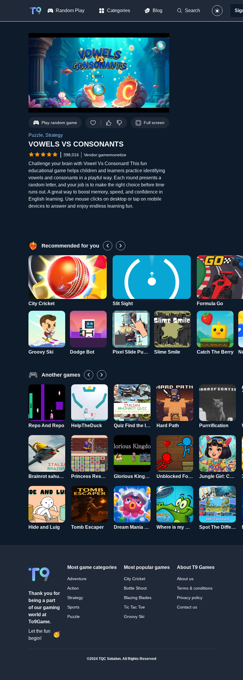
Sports (73, 607)
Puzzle (73, 616)
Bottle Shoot (135, 588)
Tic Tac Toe (134, 607)
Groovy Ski (134, 616)
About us (185, 578)
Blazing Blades (137, 597)
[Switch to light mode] (217, 10)
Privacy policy (189, 597)
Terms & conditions (194, 588)
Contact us (187, 607)
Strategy (75, 597)
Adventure (77, 578)
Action (73, 588)
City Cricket (134, 578)
